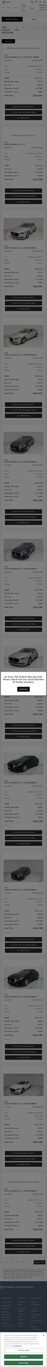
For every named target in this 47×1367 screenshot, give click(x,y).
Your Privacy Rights (23, 1350)
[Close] (43, 1335)
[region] (23, 1349)
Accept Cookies (24, 1363)
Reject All (23, 1357)
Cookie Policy (17, 1346)
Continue (23, 689)
